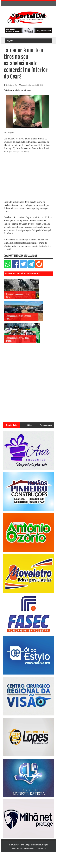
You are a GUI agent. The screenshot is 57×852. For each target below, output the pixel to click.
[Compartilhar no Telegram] (31, 267)
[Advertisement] (28, 176)
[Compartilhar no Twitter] (23, 267)
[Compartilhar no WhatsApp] (7, 267)
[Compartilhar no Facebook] (15, 267)
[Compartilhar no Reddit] (39, 267)
